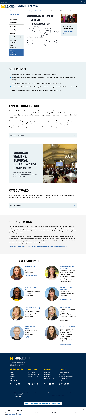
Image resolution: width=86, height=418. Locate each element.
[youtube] (19, 384)
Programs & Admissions (64, 372)
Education (62, 369)
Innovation (13, 33)
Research (47, 369)
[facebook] (10, 384)
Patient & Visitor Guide (33, 374)
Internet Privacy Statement (14, 414)
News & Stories (13, 380)
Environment (13, 19)
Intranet (60, 380)
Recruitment (13, 22)
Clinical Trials (47, 372)
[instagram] (13, 384)
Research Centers (48, 376)
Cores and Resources (49, 378)
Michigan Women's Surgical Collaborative (16, 52)
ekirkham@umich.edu (66, 299)
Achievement (13, 26)
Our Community (62, 374)
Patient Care (32, 369)
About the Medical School (65, 378)
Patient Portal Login (33, 376)
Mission (12, 374)
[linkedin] (50, 384)
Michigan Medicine (17, 369)
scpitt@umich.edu (30, 337)
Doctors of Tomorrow (13, 41)
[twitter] (16, 384)
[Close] (83, 409)
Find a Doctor (31, 372)
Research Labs (47, 374)
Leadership (13, 30)
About (11, 372)
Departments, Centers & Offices (66, 376)
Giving (11, 378)
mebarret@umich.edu (31, 275)
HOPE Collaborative (14, 46)
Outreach (12, 37)
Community (12, 376)
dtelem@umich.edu (65, 344)
